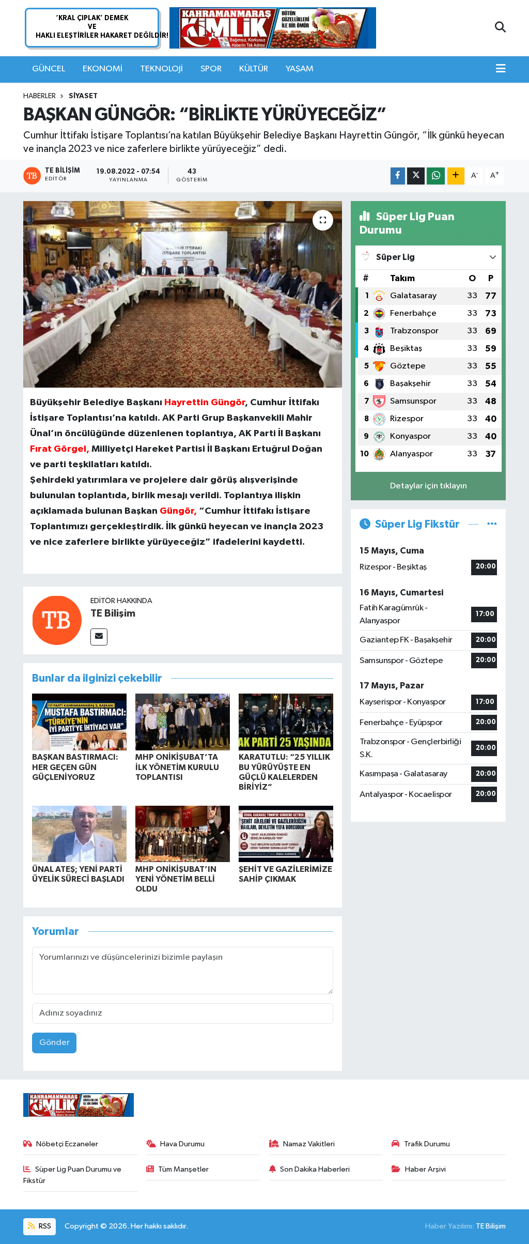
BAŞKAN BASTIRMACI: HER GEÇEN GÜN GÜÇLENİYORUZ (75, 767)
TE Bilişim (112, 613)
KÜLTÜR (253, 69)
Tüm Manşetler (183, 1169)
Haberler (39, 96)
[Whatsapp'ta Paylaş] (436, 176)
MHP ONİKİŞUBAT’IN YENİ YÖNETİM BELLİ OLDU (175, 879)
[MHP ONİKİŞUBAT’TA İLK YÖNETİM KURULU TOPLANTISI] (182, 721)
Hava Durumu (182, 1144)
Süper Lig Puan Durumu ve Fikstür (72, 1175)
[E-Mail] (98, 637)
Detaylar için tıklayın (428, 486)
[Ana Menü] (501, 69)
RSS (44, 1226)
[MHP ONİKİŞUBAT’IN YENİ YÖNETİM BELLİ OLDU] (182, 834)
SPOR (211, 69)
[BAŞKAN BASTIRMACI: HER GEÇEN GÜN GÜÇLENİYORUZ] (79, 721)
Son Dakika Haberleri (315, 1169)
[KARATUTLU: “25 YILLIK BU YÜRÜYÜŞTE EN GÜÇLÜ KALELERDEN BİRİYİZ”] (286, 721)
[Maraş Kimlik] (272, 28)
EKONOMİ (102, 69)
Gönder (54, 1042)
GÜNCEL (48, 69)
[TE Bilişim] (57, 620)
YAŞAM (300, 69)
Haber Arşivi (425, 1169)
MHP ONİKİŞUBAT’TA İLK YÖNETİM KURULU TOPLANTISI (177, 767)
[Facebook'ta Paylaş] (398, 176)
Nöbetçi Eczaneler (67, 1144)
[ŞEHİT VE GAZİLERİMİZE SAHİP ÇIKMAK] (286, 834)
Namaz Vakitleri (309, 1144)
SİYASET (83, 96)
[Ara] (500, 28)
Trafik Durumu (427, 1144)
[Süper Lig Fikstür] (492, 524)
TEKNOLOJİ (161, 69)
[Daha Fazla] (455, 176)
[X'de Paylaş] (416, 176)
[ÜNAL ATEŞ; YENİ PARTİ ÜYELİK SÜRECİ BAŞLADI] (79, 834)
